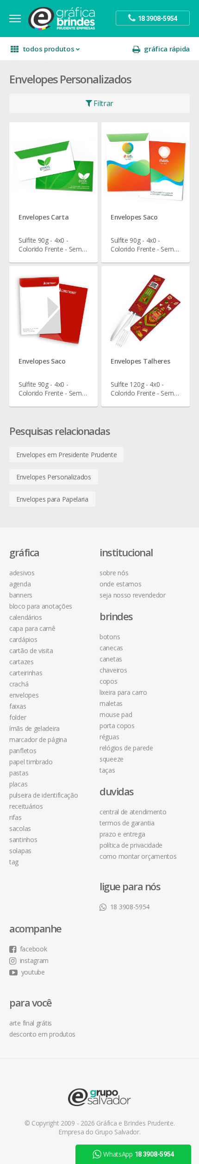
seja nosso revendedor (133, 595)
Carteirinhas (25, 672)
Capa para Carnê (32, 628)
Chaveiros (113, 670)
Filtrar (103, 103)
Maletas (111, 703)
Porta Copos (117, 725)
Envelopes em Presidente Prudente (66, 454)
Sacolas (20, 828)
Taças (107, 770)
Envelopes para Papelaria (52, 499)
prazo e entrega (122, 834)
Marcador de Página (38, 739)
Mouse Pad (116, 714)
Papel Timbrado (31, 761)
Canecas (111, 647)
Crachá (18, 684)
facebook (33, 948)
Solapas (20, 850)
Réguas (109, 736)
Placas (18, 784)
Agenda (20, 583)
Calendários (25, 617)
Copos (109, 681)
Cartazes (21, 661)
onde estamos (120, 583)
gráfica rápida (167, 48)
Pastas (18, 772)
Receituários (26, 806)
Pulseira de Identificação (43, 795)
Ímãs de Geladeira (34, 728)
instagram (34, 960)
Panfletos (22, 750)
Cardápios (23, 639)
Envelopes (23, 695)
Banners (20, 595)
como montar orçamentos (138, 856)
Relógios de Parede (126, 747)
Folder (17, 717)
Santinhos (23, 839)
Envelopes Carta (44, 217)
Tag (14, 861)
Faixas (17, 706)
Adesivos (22, 572)
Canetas (111, 658)
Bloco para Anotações (40, 606)
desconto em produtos (42, 1034)
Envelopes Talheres (140, 361)
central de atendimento (133, 811)
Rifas (15, 817)
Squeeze (112, 759)
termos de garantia (127, 822)
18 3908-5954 (129, 906)
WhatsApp (138, 1154)
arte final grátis (30, 1023)
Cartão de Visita (31, 650)
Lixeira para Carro (123, 692)
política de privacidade (131, 845)
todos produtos (49, 48)
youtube (33, 972)
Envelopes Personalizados (53, 476)
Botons (110, 636)
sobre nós (114, 572)
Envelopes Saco (134, 217)
